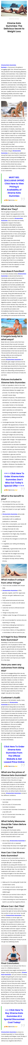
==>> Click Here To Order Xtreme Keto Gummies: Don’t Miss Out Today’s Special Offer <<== (14, 479)
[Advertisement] (14, 48)
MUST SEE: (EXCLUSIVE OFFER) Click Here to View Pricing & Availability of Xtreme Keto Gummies (14, 186)
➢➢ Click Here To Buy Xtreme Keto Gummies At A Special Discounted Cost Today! (14, 1016)
